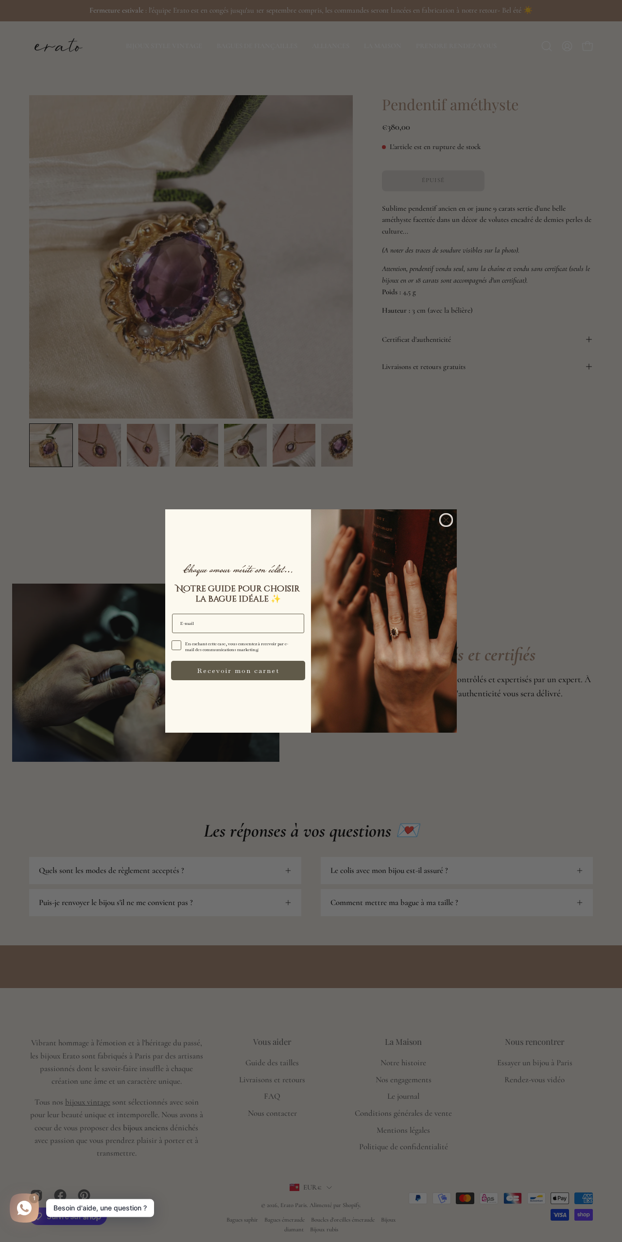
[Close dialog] (446, 520)
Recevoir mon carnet (238, 670)
